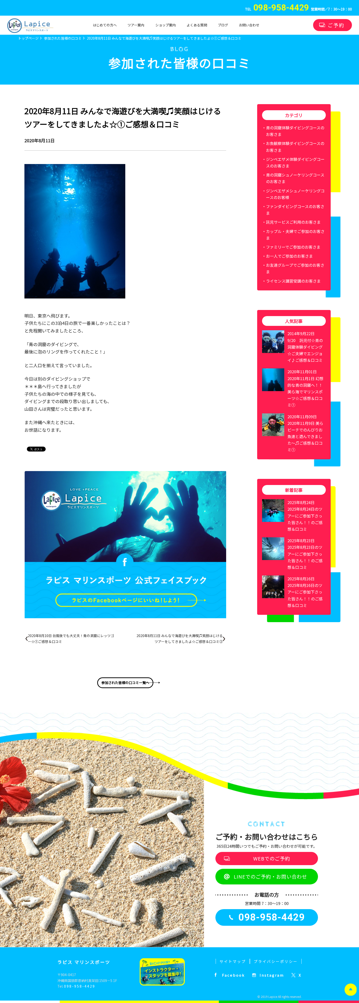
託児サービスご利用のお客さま (293, 222)
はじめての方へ (105, 24)
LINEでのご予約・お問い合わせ (270, 876)
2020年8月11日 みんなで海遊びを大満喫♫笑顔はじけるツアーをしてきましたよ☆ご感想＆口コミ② (180, 638)
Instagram (272, 975)
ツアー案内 (135, 24)
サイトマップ (233, 961)
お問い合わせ (249, 24)
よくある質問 (197, 24)
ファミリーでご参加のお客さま (293, 247)
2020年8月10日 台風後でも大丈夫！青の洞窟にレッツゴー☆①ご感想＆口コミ (71, 638)
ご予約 (336, 25)
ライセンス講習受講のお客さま (293, 281)
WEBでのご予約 (271, 858)
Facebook (233, 975)
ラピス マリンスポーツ (83, 962)
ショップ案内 (165, 24)
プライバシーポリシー (276, 961)
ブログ (223, 24)
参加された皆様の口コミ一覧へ (125, 682)
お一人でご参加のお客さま (289, 256)
